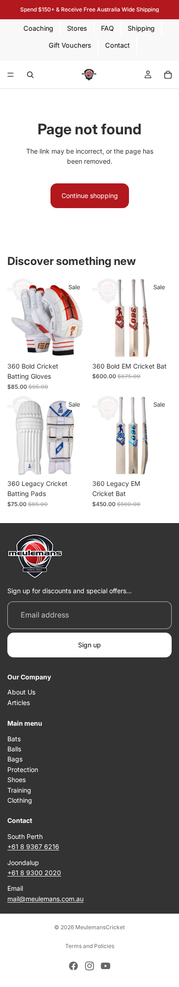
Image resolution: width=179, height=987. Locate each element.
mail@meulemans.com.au (45, 899)
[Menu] (10, 74)
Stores (77, 28)
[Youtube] (105, 965)
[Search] (30, 75)
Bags (14, 759)
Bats (14, 739)
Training (19, 790)
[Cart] (168, 75)
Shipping (141, 28)
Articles (18, 702)
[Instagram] (89, 965)
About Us (21, 692)
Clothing (19, 800)
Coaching (38, 28)
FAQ (107, 28)
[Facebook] (73, 965)
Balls (14, 749)
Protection (22, 769)
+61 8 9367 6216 (33, 846)
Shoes (16, 779)
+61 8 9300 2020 (34, 873)
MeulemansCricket (100, 927)
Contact (117, 45)
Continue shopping (90, 195)
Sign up (89, 645)
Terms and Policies (89, 946)
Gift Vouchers (70, 45)
